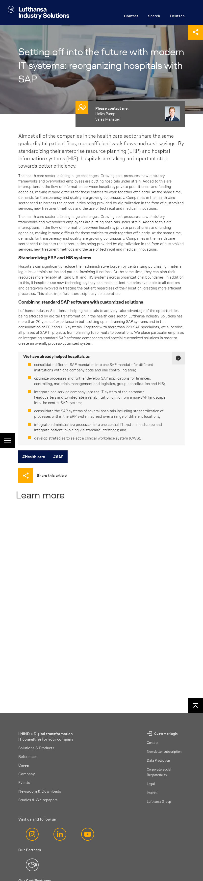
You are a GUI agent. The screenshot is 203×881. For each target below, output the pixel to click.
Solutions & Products (36, 748)
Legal (151, 783)
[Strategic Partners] (32, 864)
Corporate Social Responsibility (159, 772)
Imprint (152, 792)
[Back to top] (195, 705)
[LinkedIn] (60, 834)
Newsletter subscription (164, 751)
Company (26, 774)
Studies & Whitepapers (37, 800)
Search (154, 16)
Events (24, 782)
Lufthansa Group (159, 801)
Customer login (166, 733)
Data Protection (158, 760)
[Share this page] (195, 32)
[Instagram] (32, 834)
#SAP (58, 456)
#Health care (33, 456)
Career (23, 765)
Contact (131, 16)
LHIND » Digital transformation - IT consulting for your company (47, 736)
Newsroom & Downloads (39, 791)
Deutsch (177, 16)
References (27, 756)
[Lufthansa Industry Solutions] (38, 12)
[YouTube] (88, 834)
